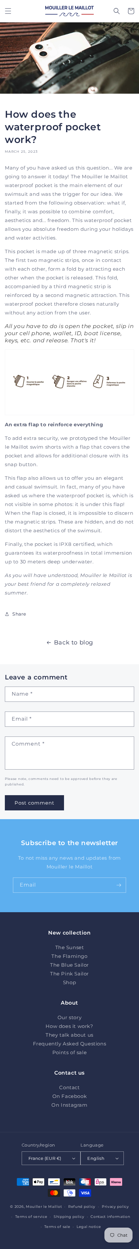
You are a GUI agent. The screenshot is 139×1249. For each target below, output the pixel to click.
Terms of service (31, 1216)
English (95, 1158)
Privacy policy (115, 1206)
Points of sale (69, 1052)
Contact (69, 1087)
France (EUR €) (44, 1158)
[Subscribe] (119, 885)
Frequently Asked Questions (69, 1044)
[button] (8, 11)
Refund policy (81, 1206)
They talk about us (69, 1035)
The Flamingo (69, 956)
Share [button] (19, 614)
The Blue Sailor (69, 965)
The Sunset (69, 947)
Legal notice (89, 1226)
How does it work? (69, 1026)
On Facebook (69, 1096)
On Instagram (69, 1105)
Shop (69, 982)
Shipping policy (69, 1216)
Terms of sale (57, 1226)
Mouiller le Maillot (44, 1206)
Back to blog (73, 642)
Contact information (110, 1216)
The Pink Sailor (69, 974)
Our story (69, 1017)
